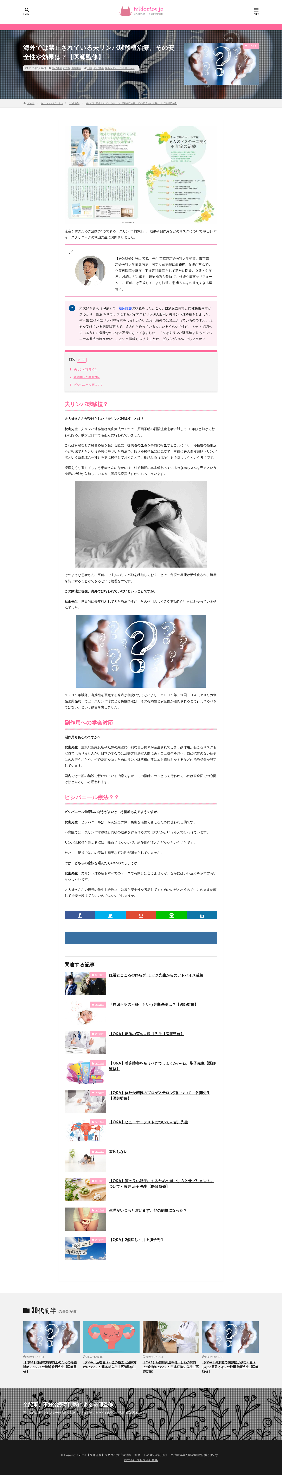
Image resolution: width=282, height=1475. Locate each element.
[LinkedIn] (202, 915)
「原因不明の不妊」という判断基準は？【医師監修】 (153, 1004)
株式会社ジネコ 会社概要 (141, 1460)
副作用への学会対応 (85, 377)
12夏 (89, 68)
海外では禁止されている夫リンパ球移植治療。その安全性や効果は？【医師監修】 (131, 103)
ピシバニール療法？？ (86, 384)
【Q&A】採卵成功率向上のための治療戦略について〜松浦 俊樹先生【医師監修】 (50, 1366)
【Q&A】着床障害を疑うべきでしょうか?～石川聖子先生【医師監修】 (162, 1066)
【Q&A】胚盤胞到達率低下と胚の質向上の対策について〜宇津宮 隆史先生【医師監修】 (171, 1366)
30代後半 (99, 1063)
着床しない (118, 1151)
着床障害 (76, 68)
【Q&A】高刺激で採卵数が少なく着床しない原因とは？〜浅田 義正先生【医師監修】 (230, 1366)
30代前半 (57, 68)
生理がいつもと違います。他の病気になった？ (148, 1210)
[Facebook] (80, 915)
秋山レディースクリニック (120, 68)
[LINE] (171, 915)
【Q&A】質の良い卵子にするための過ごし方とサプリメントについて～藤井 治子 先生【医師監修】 (161, 1183)
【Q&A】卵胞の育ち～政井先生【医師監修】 (146, 1033)
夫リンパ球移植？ (83, 369)
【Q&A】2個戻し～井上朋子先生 (136, 1239)
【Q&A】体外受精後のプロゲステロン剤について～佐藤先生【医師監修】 (159, 1095)
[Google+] (141, 915)
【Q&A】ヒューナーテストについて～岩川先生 (148, 1122)
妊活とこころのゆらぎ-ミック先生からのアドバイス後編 (156, 975)
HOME (30, 103)
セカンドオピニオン (52, 103)
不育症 (66, 68)
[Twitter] (110, 915)
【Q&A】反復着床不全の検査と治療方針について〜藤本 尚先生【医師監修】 (109, 1364)
